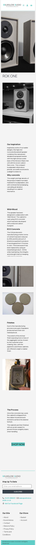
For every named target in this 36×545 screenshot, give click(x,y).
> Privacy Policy (8, 529)
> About (5, 517)
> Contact (6, 523)
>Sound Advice (7, 520)
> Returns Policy (8, 526)
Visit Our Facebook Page (13, 503)
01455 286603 (10, 498)
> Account (23, 520)
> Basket (23, 517)
